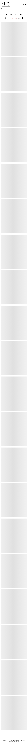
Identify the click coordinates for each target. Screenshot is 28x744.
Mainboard (16, 741)
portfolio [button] (14, 18)
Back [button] (7, 18)
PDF (19, 18)
